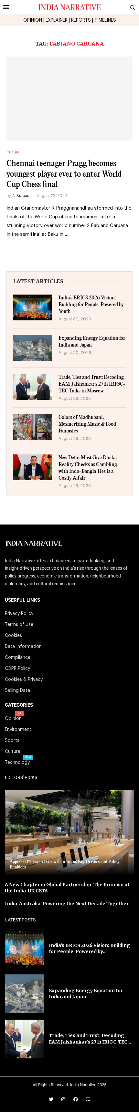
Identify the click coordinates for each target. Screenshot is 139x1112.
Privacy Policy (19, 613)
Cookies (13, 635)
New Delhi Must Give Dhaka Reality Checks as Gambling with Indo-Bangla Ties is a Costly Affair (88, 468)
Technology (17, 762)
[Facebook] (75, 1099)
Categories (19, 705)
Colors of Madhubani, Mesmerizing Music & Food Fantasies (87, 424)
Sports (12, 740)
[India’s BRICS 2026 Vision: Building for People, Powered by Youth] (32, 307)
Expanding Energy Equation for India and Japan (92, 342)
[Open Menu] (6, 7)
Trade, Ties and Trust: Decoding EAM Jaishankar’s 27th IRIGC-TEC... (90, 1039)
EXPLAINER (57, 20)
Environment (18, 729)
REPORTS (81, 20)
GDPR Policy (17, 668)
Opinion (13, 718)
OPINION (32, 20)
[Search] (132, 7)
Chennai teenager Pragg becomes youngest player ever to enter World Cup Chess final (64, 174)
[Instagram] (63, 1099)
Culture (12, 751)
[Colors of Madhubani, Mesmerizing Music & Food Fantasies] (32, 427)
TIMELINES (105, 20)
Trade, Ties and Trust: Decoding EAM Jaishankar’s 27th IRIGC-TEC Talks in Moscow (92, 384)
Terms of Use (19, 624)
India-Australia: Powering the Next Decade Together (67, 904)
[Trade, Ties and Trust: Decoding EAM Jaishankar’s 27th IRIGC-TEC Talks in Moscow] (32, 387)
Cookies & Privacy (24, 679)
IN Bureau (20, 196)
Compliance (17, 657)
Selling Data (17, 690)
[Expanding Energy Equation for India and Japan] (32, 348)
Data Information (23, 646)
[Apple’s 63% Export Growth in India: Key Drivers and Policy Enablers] (69, 832)
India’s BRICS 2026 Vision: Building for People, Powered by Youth (91, 305)
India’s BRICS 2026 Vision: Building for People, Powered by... (89, 948)
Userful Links (22, 600)
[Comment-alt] (87, 1099)
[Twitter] (51, 1099)
